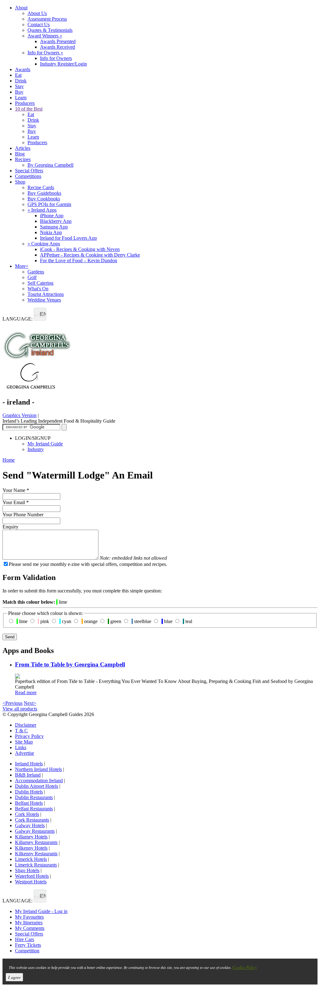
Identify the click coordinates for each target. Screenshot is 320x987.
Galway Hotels (30, 825)
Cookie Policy (244, 967)
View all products (19, 708)
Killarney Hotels (31, 836)
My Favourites (29, 917)
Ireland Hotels (29, 763)
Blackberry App (56, 221)
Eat (18, 75)
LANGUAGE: (17, 319)
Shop (20, 181)
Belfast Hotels (29, 803)
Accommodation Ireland (39, 780)
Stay (19, 86)
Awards (22, 69)
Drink (21, 80)
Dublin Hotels (29, 791)
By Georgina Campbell (50, 165)
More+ (21, 266)
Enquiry (10, 526)
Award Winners (45, 35)
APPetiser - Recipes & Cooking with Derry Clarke (90, 255)
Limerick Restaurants (36, 864)
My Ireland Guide (45, 443)
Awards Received (57, 47)
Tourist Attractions (46, 294)
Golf (32, 277)
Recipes (23, 159)
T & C (21, 730)
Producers (25, 103)
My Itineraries (28, 922)
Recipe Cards (41, 187)
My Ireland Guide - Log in (41, 911)
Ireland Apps (42, 210)
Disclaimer (25, 725)
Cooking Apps (44, 243)
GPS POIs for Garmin (49, 204)
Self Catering (40, 283)
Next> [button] (30, 703)
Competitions (28, 176)
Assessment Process (47, 19)
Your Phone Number (22, 514)
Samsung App (54, 226)
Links (20, 747)
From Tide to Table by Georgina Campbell (70, 664)
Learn (21, 97)
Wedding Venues (44, 299)
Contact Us (39, 24)
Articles (22, 148)
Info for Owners (45, 52)
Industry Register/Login (63, 63)
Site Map (24, 741)
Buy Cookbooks (44, 198)
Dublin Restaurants (34, 797)
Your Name (15, 490)
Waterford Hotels (32, 876)
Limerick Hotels (31, 859)
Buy (19, 92)
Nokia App (51, 232)
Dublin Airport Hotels (36, 786)
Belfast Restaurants (34, 808)
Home (8, 460)
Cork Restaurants (32, 819)
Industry (36, 449)
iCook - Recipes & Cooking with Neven (80, 249)
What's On (38, 288)
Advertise (24, 753)
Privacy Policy (29, 736)
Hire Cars (24, 939)
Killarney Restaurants (36, 842)
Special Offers (29, 170)
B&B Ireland (28, 775)
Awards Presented (58, 41)
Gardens (36, 271)
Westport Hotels (31, 881)
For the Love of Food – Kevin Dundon (78, 260)
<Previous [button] (12, 703)
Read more (26, 692)
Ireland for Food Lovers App (68, 238)
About (21, 7)
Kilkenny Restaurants (36, 853)
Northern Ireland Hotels (38, 769)
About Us (37, 13)
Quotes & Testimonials (50, 30)
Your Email (15, 502)
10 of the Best (28, 108)
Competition (27, 950)
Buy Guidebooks (44, 193)
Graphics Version (19, 415)
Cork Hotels (27, 814)
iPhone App (51, 215)
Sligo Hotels (27, 870)
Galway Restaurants (35, 831)
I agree (14, 977)
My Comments (29, 928)
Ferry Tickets (28, 945)
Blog (20, 153)
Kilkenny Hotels (31, 848)
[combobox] (40, 314)
